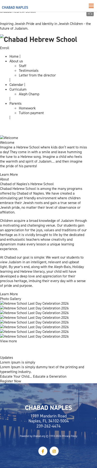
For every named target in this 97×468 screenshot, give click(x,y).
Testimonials (28, 70)
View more (8, 341)
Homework (27, 108)
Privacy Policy (69, 436)
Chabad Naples (15, 7)
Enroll (4, 47)
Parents (15, 103)
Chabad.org (39, 436)
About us (16, 61)
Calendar (16, 84)
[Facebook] (42, 451)
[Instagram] (54, 451)
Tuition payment (31, 112)
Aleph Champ (29, 94)
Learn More (9, 174)
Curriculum (18, 89)
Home (14, 56)
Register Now (10, 381)
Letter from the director (37, 75)
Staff (22, 65)
